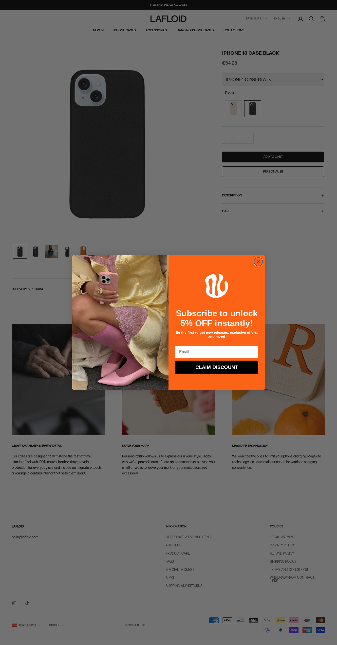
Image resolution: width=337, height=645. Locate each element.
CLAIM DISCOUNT (216, 367)
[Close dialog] (258, 261)
